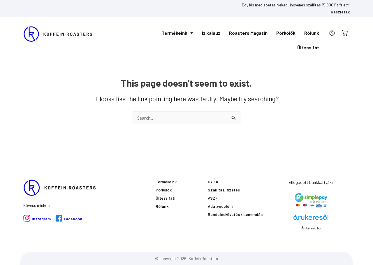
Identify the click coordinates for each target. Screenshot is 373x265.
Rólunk (311, 33)
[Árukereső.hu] (310, 219)
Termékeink (174, 33)
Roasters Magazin (248, 33)
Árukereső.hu (311, 228)
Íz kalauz (211, 33)
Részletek (340, 11)
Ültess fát (308, 47)
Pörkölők (285, 33)
